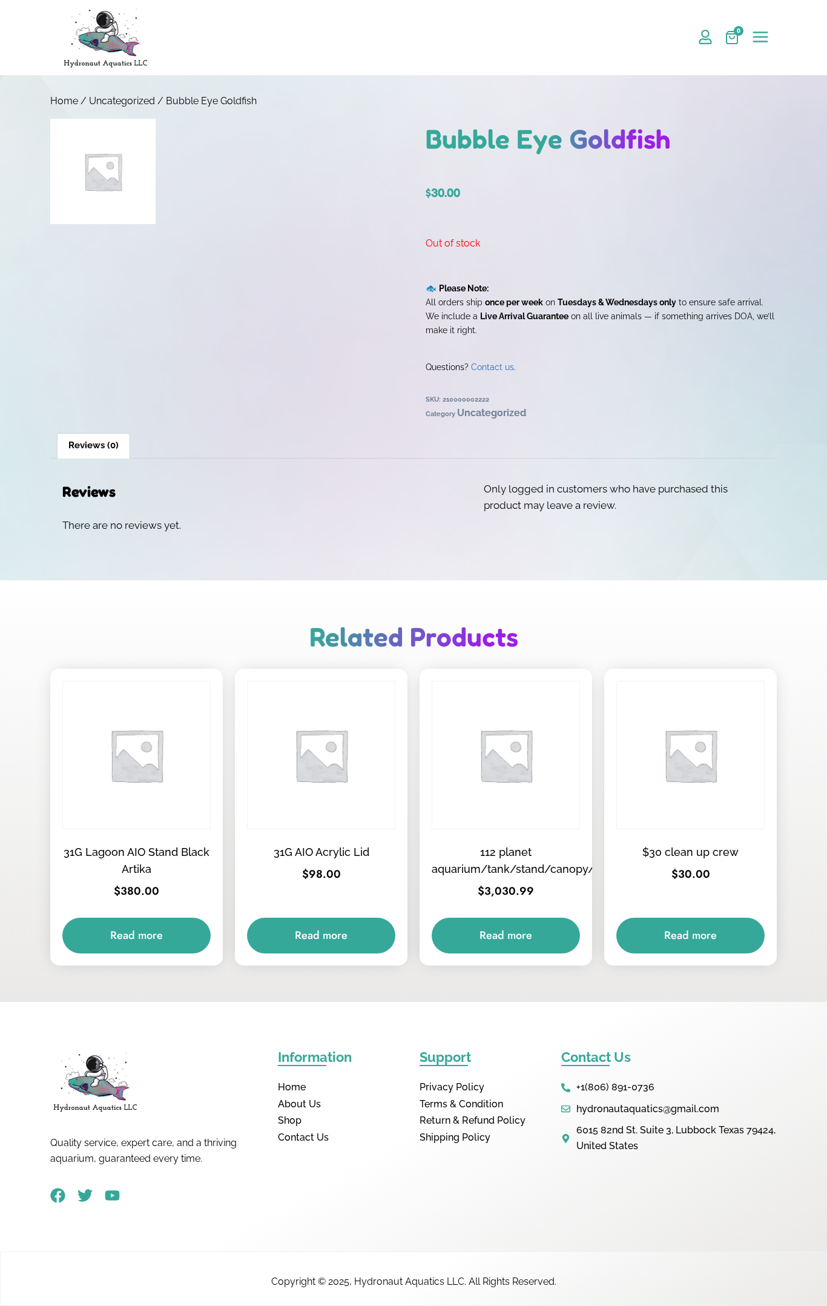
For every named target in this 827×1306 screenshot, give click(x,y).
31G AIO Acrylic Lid (321, 852)
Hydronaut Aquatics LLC (409, 1281)
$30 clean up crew (690, 852)
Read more (136, 935)
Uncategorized (122, 101)
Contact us (492, 367)
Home (64, 101)
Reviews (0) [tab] (93, 445)
